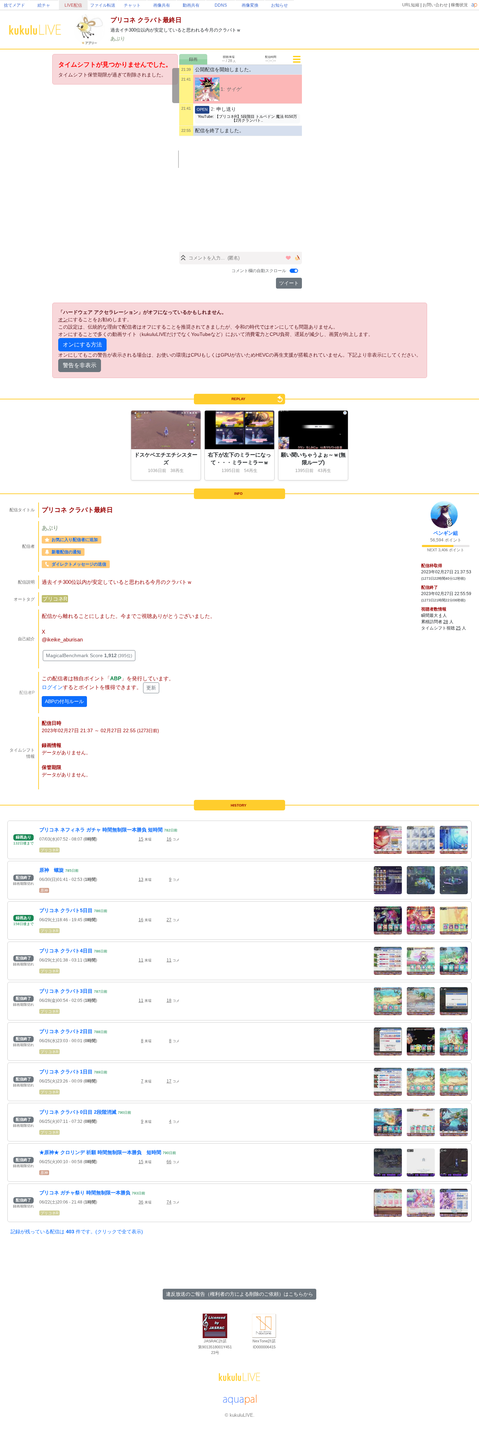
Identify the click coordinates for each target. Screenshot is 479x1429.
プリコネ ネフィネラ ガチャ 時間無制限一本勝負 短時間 (101, 830)
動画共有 (191, 5)
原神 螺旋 (51, 870)
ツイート (289, 283)
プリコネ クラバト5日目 (66, 910)
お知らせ (279, 5)
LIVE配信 (73, 5)
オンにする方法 (82, 345)
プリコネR (54, 599)
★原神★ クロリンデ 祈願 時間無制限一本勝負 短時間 (100, 1152)
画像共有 (161, 5)
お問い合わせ (435, 4)
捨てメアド (14, 5)
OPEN (202, 109)
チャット (132, 5)
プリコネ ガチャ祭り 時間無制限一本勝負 (84, 1192)
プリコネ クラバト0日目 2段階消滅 (77, 1112)
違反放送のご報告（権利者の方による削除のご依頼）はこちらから (239, 1294)
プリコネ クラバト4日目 (66, 950)
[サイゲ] (207, 89)
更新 (151, 687)
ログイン (52, 687)
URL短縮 (410, 4)
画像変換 (250, 5)
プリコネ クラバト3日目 (66, 991)
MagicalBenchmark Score (89, 655)
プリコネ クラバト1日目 (66, 1071)
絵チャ (44, 5)
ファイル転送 (102, 5)
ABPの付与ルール (64, 701)
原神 (44, 890)
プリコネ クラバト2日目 (66, 1031)
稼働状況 (459, 4)
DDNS (221, 5)
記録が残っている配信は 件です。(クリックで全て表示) (77, 1231)
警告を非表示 (79, 365)
